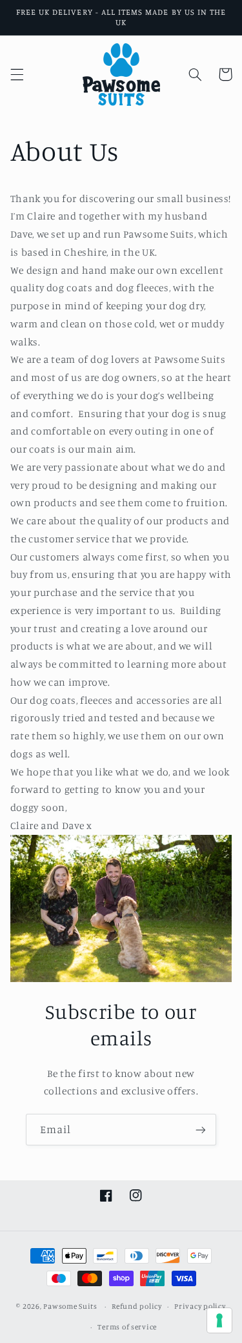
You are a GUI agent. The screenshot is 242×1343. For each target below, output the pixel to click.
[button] (17, 74)
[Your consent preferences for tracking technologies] (219, 1320)
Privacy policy (199, 1306)
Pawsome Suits (70, 1306)
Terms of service (127, 1326)
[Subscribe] (201, 1129)
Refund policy (137, 1306)
